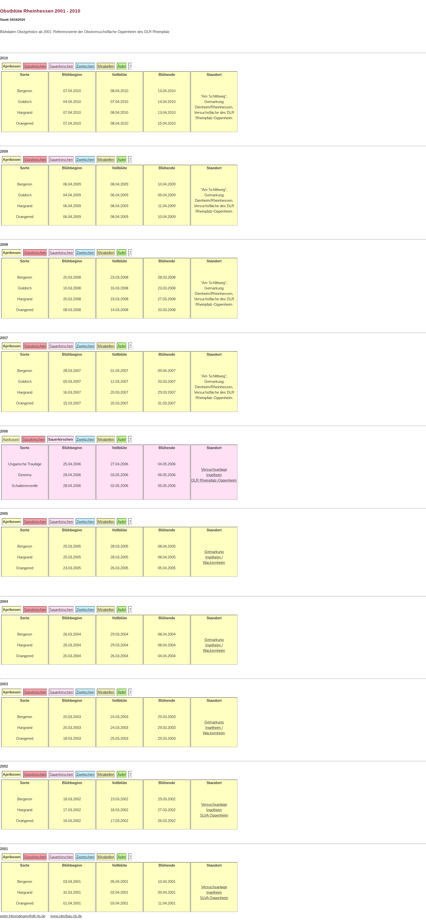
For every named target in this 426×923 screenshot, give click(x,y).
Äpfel (122, 66)
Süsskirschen (35, 66)
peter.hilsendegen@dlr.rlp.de (22, 916)
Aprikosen (11, 439)
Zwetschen (85, 66)
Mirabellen (106, 66)
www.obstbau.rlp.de (66, 916)
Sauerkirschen (61, 66)
